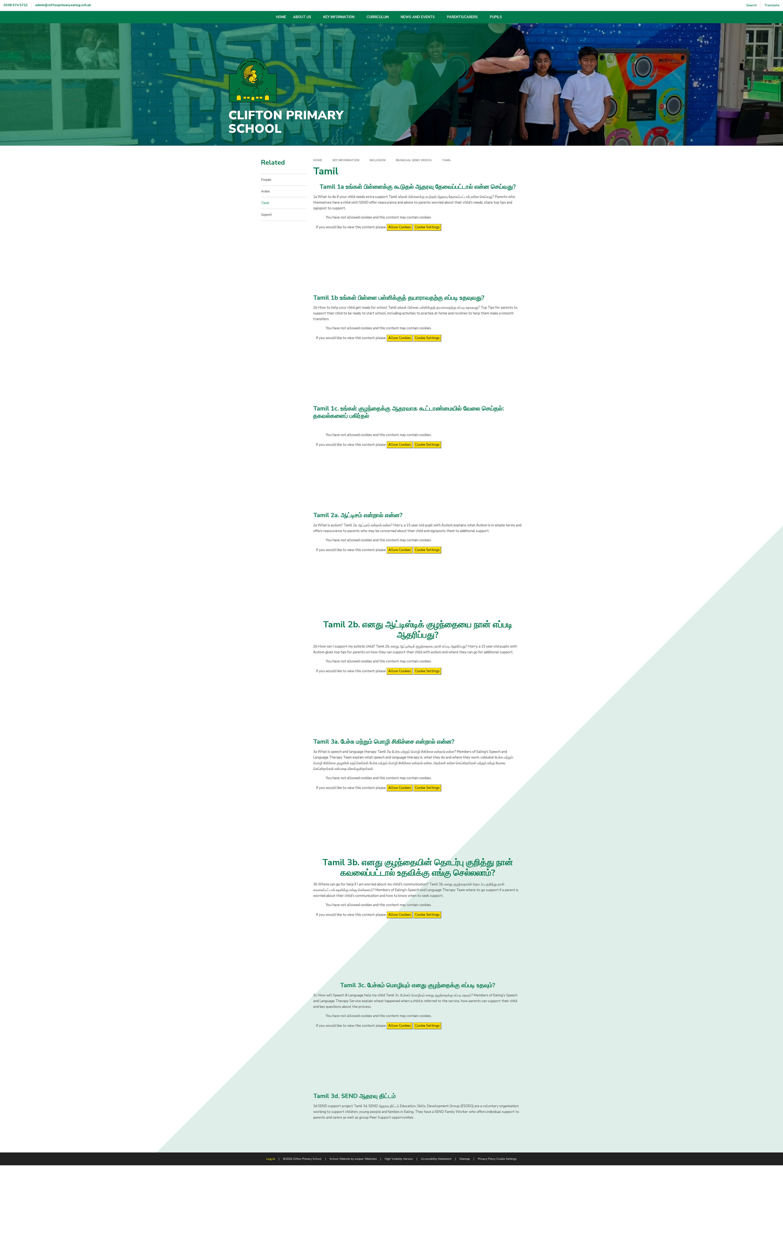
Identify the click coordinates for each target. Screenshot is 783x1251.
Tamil (446, 160)
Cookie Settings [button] (506, 1159)
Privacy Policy (486, 1159)
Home (317, 160)
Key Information (346, 160)
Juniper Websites (366, 1159)
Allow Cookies (399, 227)
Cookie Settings (427, 227)
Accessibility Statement (436, 1159)
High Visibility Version (399, 1159)
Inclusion (377, 160)
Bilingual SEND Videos (413, 160)
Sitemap (464, 1159)
